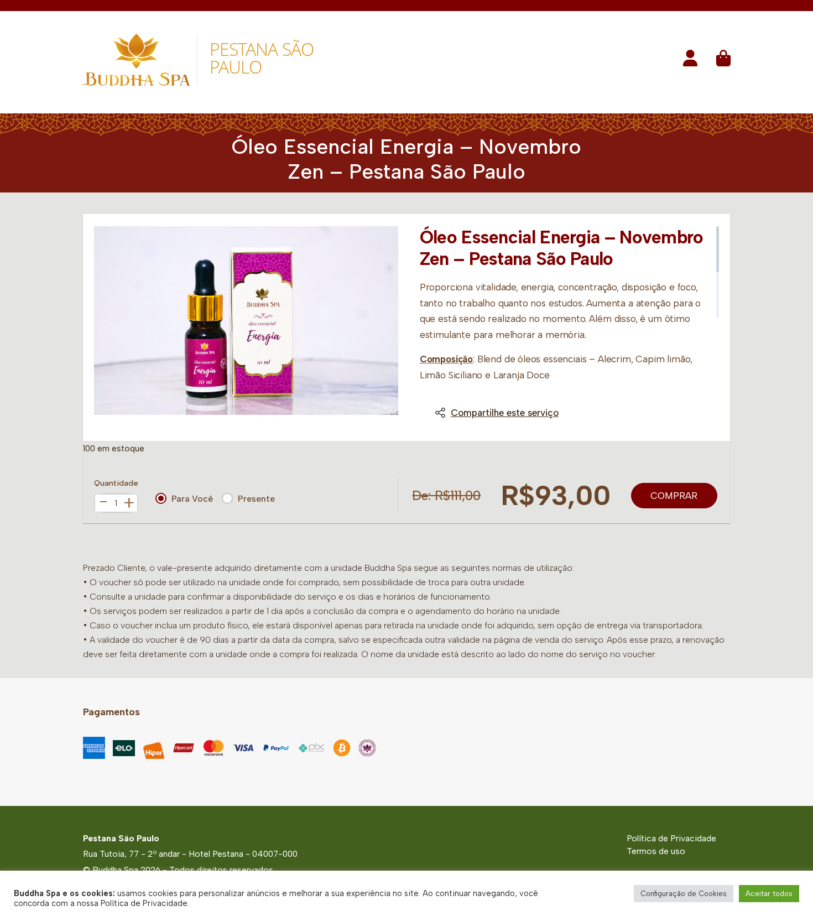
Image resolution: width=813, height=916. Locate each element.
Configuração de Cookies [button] (683, 893)
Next (386, 328)
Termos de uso (656, 851)
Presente (256, 498)
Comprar (673, 495)
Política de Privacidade (671, 838)
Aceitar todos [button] (769, 893)
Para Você (192, 498)
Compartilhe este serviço (505, 412)
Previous (106, 328)
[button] (690, 61)
